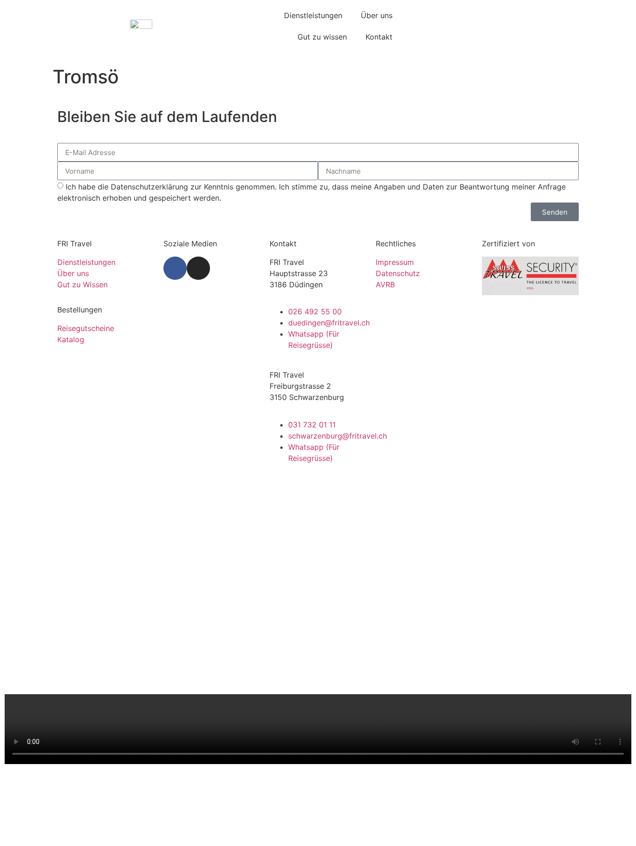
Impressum (395, 262)
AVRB (385, 284)
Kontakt (378, 36)
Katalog (70, 339)
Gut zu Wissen (82, 284)
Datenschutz (398, 273)
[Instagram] (198, 268)
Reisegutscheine (85, 328)
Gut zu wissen (322, 36)
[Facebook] (175, 268)
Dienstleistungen (313, 15)
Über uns (376, 15)
